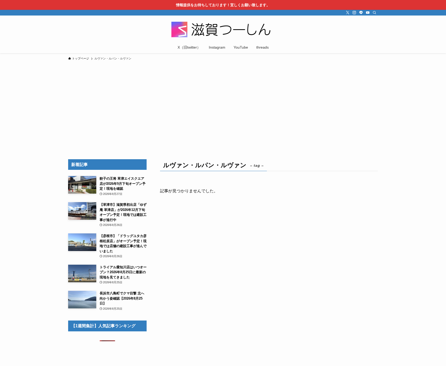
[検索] (374, 13)
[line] (361, 13)
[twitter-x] (347, 13)
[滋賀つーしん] (223, 29)
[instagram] (354, 13)
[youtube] (367, 13)
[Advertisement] (223, 102)
